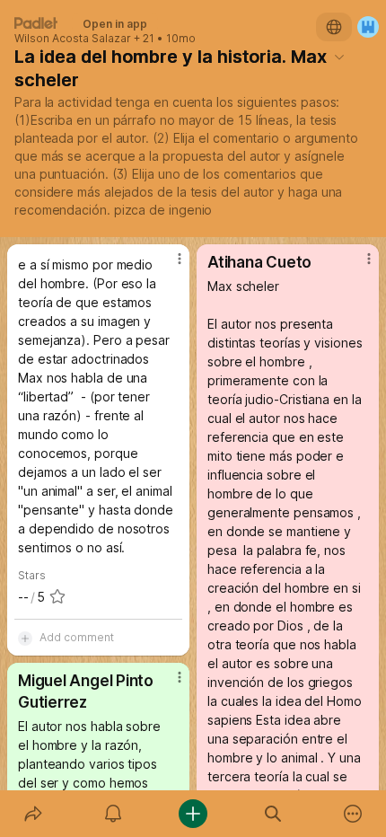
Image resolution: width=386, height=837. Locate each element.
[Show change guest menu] (368, 27)
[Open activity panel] (112, 814)
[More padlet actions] (353, 814)
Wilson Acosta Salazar (72, 38)
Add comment (76, 637)
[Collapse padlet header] (339, 56)
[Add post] (192, 814)
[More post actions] (167, 266)
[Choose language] (334, 27)
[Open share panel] (33, 814)
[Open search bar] (273, 813)
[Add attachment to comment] (25, 638)
